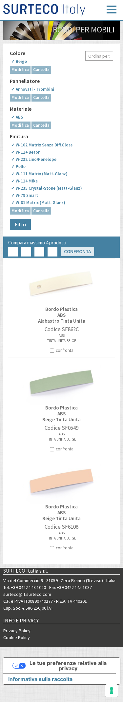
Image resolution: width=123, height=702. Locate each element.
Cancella (41, 69)
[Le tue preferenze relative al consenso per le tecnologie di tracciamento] (111, 690)
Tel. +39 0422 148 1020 (24, 587)
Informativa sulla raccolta (40, 679)
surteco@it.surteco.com (27, 594)
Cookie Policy (16, 637)
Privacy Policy (17, 631)
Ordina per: (99, 56)
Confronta (77, 251)
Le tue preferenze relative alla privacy (68, 666)
